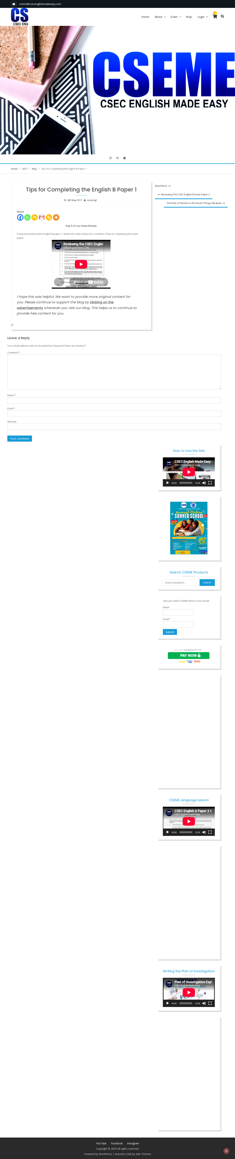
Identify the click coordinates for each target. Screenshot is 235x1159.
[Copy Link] (49, 217)
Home (145, 17)
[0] (215, 17)
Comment (13, 352)
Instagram (133, 1143)
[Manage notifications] (226, 1151)
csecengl (92, 200)
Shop (189, 17)
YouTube (101, 1143)
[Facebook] (20, 217)
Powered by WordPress (98, 1154)
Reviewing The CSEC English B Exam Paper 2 (185, 194)
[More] (56, 217)
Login (201, 17)
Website (12, 421)
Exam (174, 17)
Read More (161, 185)
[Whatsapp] (27, 217)
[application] (189, 472)
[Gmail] (42, 217)
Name (11, 395)
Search (207, 582)
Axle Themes (143, 1154)
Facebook (117, 1143)
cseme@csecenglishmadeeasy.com (40, 4)
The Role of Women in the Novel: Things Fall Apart (194, 203)
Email (11, 408)
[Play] (167, 483)
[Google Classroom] (34, 217)
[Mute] (204, 483)
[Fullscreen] (210, 483)
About (158, 17)
